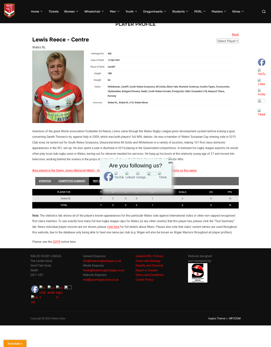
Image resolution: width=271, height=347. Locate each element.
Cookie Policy (144, 279)
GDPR (56, 241)
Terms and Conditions (150, 275)
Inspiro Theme (217, 318)
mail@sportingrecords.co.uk (101, 279)
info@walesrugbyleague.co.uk (102, 261)
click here (113, 227)
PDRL (198, 11)
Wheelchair (92, 11)
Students (178, 11)
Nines (236, 11)
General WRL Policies (150, 256)
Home (35, 11)
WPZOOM (235, 318)
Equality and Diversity (149, 265)
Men (113, 11)
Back (235, 34)
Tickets (54, 11)
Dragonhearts (153, 11)
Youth (130, 11)
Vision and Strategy (148, 261)
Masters (217, 11)
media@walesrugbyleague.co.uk (103, 270)
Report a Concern (147, 270)
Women (69, 11)
